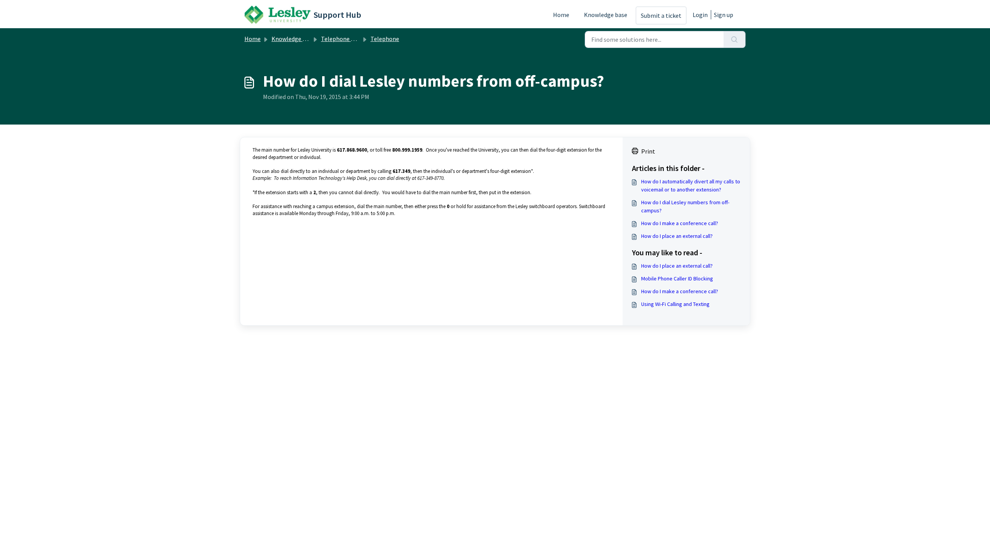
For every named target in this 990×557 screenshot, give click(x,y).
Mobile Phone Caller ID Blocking (677, 278)
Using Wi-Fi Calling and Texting (675, 304)
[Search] (735, 39)
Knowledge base (605, 15)
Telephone (384, 39)
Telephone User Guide (350, 39)
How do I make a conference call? (679, 223)
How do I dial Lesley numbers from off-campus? (685, 206)
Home (561, 15)
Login (700, 15)
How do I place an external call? (677, 235)
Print (648, 151)
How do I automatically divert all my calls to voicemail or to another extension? (690, 185)
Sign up (723, 15)
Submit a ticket (661, 15)
